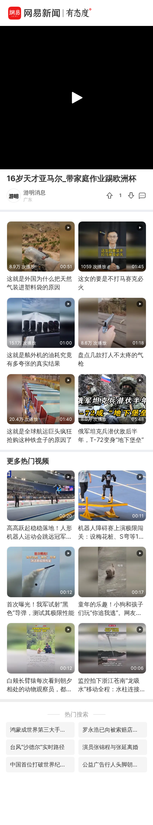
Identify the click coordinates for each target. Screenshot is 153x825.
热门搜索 (76, 714)
